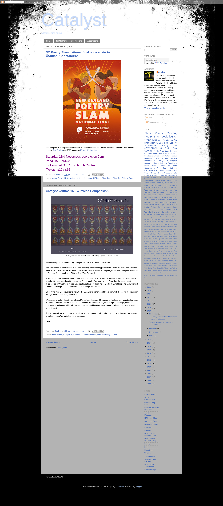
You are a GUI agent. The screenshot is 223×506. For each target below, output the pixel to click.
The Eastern (157, 265)
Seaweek (155, 263)
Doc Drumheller (89, 335)
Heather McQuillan (159, 197)
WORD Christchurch (161, 166)
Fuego (162, 170)
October (152, 329)
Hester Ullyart (172, 236)
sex (171, 273)
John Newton (173, 241)
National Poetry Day (156, 183)
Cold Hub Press (151, 170)
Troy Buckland (172, 265)
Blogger (139, 487)
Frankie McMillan (171, 195)
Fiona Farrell (165, 231)
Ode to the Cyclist (171, 248)
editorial (175, 270)
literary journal (167, 212)
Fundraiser (148, 197)
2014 (149, 353)
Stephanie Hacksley (165, 263)
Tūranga (169, 210)
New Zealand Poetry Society (150, 440)
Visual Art (167, 268)
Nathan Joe (164, 202)
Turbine (147, 453)
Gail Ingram (173, 231)
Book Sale (160, 224)
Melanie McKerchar (88, 150)
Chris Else (169, 224)
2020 (149, 308)
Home (48, 41)
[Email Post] (88, 175)
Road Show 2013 (170, 153)
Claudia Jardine (158, 195)
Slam (131, 178)
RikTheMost (169, 183)
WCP (175, 210)
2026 (149, 287)
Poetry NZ (148, 427)
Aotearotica (173, 219)
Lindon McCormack (157, 200)
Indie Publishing (103, 335)
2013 (149, 357)
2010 (149, 367)
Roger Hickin (164, 205)
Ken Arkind (71, 178)
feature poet (153, 273)
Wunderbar (148, 190)
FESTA (146, 231)
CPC (171, 192)
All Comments (153, 122)
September (154, 332)
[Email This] (93, 174)
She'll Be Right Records (150, 460)
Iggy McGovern (163, 239)
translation (157, 214)
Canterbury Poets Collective (155, 163)
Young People (152, 270)
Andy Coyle (164, 151)
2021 (149, 304)
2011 (149, 363)
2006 (149, 380)
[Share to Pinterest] (103, 174)
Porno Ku (161, 256)
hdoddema (120, 487)
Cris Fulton (168, 178)
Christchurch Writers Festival (165, 156)
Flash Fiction (161, 158)
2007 (149, 377)
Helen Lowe (155, 236)
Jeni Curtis (147, 241)
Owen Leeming (149, 251)
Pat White (159, 251)
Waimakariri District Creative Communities (160, 188)
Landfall (147, 444)
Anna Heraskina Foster (162, 219)
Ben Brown (148, 156)
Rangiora (169, 256)
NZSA (171, 246)
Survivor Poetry (151, 151)
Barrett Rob (164, 192)
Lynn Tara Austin (162, 246)
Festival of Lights (155, 231)
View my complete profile (154, 108)
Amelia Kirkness (171, 217)
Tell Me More (61, 41)
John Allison (169, 180)
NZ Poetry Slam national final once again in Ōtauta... (163, 318)
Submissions (76, 41)
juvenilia (159, 273)
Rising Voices (154, 205)
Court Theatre (155, 226)
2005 (149, 384)
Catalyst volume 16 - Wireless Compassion (77, 191)
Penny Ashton (168, 251)
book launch (57, 335)
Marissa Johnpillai (170, 173)
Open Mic (150, 139)
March (152, 335)
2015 (149, 350)
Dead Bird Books (151, 424)
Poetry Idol (169, 145)
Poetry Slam (112, 178)
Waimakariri (148, 212)
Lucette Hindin (149, 246)
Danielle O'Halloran (167, 226)
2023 (149, 297)
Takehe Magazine (148, 414)
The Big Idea (149, 456)
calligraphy (157, 212)
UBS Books (148, 268)
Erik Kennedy (155, 180)
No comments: (79, 175)
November (153, 314)
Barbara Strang (149, 224)
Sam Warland (172, 175)
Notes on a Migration (158, 248)
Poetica (154, 256)
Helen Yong (163, 236)
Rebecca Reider (150, 175)
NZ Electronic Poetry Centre (150, 435)
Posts (150, 118)
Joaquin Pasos (164, 241)
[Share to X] (98, 174)
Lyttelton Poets (171, 200)
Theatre (164, 265)
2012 (149, 360)
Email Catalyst (150, 394)
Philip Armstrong (156, 253)
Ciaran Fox (77, 335)
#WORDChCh (151, 148)
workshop (163, 190)
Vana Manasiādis (158, 268)
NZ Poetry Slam (99, 178)
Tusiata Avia (158, 210)
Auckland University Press (159, 221)
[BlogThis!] (95, 174)
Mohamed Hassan (151, 202)
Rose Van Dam (155, 260)
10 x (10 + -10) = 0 (167, 214)
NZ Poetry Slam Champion (165, 161)
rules (168, 273)
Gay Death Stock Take (152, 234)
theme (156, 190)
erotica (146, 273)
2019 (149, 311)
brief (146, 447)
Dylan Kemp (164, 229)
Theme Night (156, 185)
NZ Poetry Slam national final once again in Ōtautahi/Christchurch (78, 54)
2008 (149, 374)
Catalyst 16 (67, 335)
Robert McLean (168, 258)
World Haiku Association (149, 466)
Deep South (149, 450)
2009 (149, 370)
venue (166, 275)
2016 (149, 346)
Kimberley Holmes (171, 243)
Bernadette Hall (156, 178)
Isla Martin (169, 197)
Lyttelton (169, 170)
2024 (149, 294)
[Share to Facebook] (100, 174)
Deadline (148, 158)
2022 (149, 301)
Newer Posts (53, 342)
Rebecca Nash (157, 258)
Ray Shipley (58, 150)
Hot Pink (154, 239)
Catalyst (73, 20)
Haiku (163, 180)
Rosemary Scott (167, 260)
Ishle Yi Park (173, 239)
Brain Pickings (150, 470)
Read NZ (148, 430)
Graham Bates (167, 234)
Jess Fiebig (155, 241)
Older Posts (132, 342)
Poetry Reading (166, 133)
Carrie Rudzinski (59, 178)
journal (114, 335)
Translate (163, 63)
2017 (149, 343)
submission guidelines (156, 275)
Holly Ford (147, 239)
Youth (160, 270)
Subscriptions (92, 41)
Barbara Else (173, 221)
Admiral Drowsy (159, 217)
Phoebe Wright (168, 253)
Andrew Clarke (149, 219)
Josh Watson (148, 243)
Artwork (146, 221)
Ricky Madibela (161, 175)
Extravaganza (173, 229)
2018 (149, 340)
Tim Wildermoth (170, 185)
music (164, 273)
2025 (149, 291)
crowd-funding (167, 270)
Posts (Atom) (62, 348)
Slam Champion (164, 207)
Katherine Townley (159, 243)
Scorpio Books (157, 173)
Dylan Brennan (154, 229)
